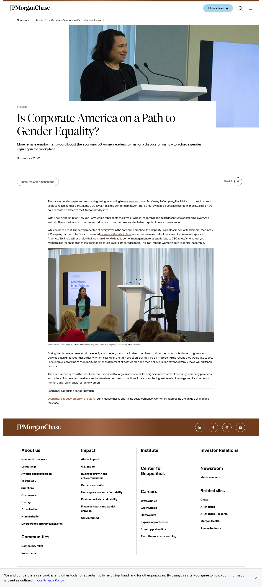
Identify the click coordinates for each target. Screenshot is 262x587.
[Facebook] (213, 427)
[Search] (241, 8)
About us (30, 450)
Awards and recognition (36, 473)
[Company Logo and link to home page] (30, 11)
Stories (38, 20)
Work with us (149, 500)
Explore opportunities (154, 522)
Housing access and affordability (101, 492)
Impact (88, 450)
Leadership (28, 466)
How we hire (148, 515)
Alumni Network (211, 528)
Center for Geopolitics (153, 471)
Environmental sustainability (99, 499)
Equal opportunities (153, 529)
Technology (28, 481)
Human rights (30, 516)
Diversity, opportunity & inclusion (42, 523)
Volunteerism (29, 553)
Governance (29, 495)
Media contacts (210, 477)
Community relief (32, 546)
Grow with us (149, 507)
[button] (256, 577)
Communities (35, 536)
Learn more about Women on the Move (72, 398)
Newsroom (23, 20)
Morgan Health (210, 521)
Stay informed (90, 518)
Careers (149, 491)
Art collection (29, 509)
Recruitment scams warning (158, 536)
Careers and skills (92, 485)
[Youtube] (240, 427)
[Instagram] (227, 427)
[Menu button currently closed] (250, 8)
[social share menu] (238, 181)
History (26, 502)
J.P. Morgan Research (214, 513)
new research (131, 201)
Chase (205, 499)
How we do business (34, 459)
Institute (149, 450)
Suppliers (27, 488)
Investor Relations (219, 450)
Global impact (90, 459)
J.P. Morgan (208, 506)
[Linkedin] (199, 427)
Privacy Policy (53, 580)
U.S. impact (88, 466)
